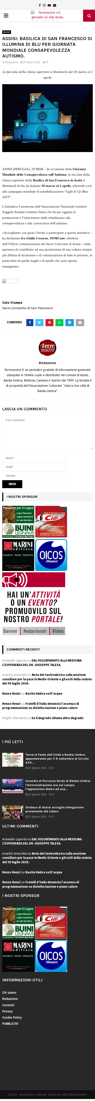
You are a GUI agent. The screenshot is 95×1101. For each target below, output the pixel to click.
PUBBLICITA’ (10, 1024)
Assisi (6, 32)
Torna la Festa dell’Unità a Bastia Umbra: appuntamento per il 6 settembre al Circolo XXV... (57, 758)
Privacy (7, 1011)
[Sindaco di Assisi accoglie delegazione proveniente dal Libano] (12, 812)
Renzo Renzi (11, 694)
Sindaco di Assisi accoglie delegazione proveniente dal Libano (54, 809)
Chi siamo (9, 993)
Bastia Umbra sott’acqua (43, 694)
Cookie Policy (12, 1017)
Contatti (8, 1005)
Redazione (11, 62)
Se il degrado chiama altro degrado (57, 718)
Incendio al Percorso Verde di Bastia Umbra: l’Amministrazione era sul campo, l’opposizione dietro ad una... (58, 785)
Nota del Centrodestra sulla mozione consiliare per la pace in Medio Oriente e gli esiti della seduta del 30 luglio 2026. (47, 679)
